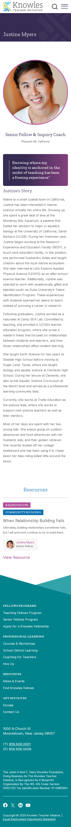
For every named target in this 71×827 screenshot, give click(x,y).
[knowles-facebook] (5, 805)
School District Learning (20, 650)
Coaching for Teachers (19, 657)
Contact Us (11, 712)
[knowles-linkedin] (20, 805)
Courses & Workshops (19, 643)
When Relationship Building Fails (33, 520)
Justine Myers (25, 542)
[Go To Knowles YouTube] (28, 805)
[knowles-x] (13, 805)
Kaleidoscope (16, 505)
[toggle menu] (64, 8)
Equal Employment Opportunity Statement (29, 819)
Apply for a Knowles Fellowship (26, 626)
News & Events (14, 681)
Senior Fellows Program (20, 619)
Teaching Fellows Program (22, 613)
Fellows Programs (19, 605)
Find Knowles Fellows (18, 688)
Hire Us (8, 664)
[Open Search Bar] (54, 6)
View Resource (16, 557)
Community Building (23, 512)
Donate (8, 705)
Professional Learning (23, 636)
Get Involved (15, 698)
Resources (12, 674)
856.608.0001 (20, 744)
